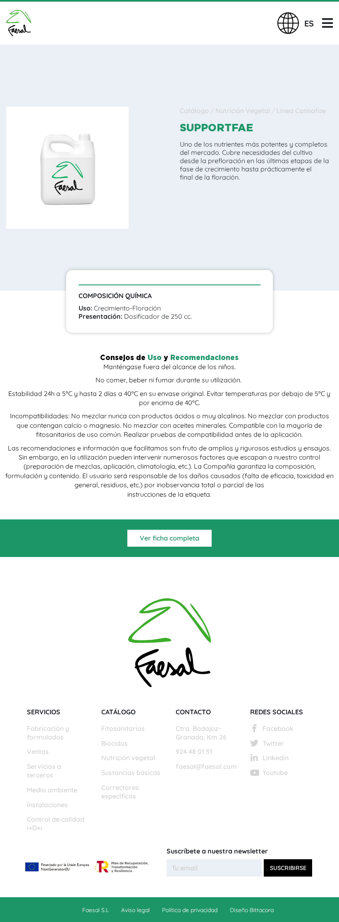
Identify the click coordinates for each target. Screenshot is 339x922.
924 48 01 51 (194, 751)
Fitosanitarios (123, 728)
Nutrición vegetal (128, 758)
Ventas (38, 751)
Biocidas (114, 743)
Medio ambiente (52, 790)
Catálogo (195, 111)
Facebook (278, 728)
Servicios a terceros (44, 770)
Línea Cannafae (301, 111)
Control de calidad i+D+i (55, 823)
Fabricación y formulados (48, 732)
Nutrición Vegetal (243, 111)
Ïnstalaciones (47, 805)
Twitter (273, 743)
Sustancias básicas (130, 772)
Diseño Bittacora (252, 910)
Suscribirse (288, 868)
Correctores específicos (120, 791)
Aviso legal (135, 910)
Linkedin (276, 758)
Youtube (275, 772)
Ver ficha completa (169, 538)
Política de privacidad (189, 910)
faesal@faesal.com (206, 766)
